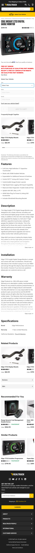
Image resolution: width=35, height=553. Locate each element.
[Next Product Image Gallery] (33, 44)
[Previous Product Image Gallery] (1, 44)
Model (2, 96)
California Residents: (13, 334)
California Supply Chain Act (13, 545)
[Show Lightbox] (17, 44)
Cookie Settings (25, 545)
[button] (17, 514)
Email (3, 492)
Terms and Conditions (17, 547)
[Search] (32, 9)
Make (2, 89)
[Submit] (31, 496)
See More (4, 75)
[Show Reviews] (28, 28)
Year (2, 82)
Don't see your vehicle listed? (10, 103)
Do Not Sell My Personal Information (17, 542)
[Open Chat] (26, 5)
